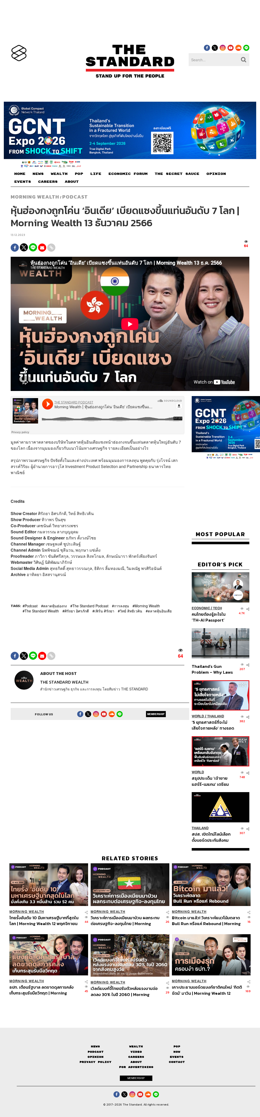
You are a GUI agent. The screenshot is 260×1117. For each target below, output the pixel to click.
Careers (136, 1056)
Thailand (215, 716)
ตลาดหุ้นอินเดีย (160, 610)
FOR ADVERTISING (136, 1067)
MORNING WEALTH (35, 197)
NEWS (38, 174)
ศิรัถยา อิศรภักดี (76, 610)
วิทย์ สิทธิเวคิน (131, 610)
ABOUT (72, 182)
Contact (177, 1062)
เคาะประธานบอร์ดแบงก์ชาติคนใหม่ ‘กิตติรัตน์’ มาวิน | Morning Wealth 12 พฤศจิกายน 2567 (207, 990)
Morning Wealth (147, 605)
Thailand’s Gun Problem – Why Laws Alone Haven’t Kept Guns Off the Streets (212, 669)
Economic (201, 608)
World (198, 716)
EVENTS (22, 182)
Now (176, 1051)
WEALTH (59, 174)
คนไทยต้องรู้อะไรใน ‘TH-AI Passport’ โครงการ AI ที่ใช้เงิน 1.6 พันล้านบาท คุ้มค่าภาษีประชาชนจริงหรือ (212, 617)
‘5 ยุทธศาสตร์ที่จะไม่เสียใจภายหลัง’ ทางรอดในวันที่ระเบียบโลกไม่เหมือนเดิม (213, 725)
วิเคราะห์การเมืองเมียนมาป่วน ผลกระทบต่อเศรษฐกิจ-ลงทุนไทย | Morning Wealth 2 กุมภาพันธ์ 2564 (125, 920)
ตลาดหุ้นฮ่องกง (55, 605)
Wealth (136, 1046)
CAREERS (48, 182)
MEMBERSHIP (156, 714)
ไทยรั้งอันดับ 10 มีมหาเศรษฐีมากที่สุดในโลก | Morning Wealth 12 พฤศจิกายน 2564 (43, 920)
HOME (19, 174)
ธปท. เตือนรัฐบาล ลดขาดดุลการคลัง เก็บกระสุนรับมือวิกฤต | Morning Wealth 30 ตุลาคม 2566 (41, 990)
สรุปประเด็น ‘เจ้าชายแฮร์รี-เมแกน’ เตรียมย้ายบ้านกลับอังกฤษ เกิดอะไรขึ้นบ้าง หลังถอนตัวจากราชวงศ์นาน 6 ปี (213, 781)
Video (136, 1051)
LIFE (95, 174)
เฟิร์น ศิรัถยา (104, 610)
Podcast (75, 197)
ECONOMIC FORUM (128, 174)
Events (177, 1056)
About (136, 1062)
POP (79, 174)
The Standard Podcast (90, 605)
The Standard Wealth (42, 610)
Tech (217, 608)
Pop (176, 1046)
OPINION (216, 174)
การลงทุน (121, 605)
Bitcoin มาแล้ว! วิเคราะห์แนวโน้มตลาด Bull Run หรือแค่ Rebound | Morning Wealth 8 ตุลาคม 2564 (206, 920)
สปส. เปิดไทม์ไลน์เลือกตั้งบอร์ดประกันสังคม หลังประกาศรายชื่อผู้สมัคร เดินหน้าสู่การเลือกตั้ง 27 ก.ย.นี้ (211, 837)
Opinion (96, 1056)
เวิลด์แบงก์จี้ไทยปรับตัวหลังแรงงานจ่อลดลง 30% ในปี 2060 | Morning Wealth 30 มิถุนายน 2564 (124, 991)
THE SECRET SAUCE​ (177, 174)
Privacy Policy (95, 1062)
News (95, 1046)
